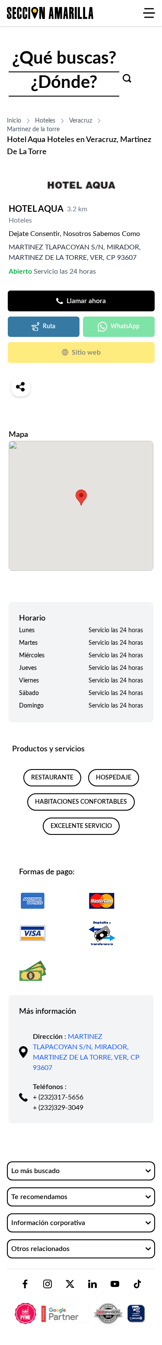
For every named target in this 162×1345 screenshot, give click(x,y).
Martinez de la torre (33, 129)
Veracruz (80, 121)
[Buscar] (127, 78)
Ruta (49, 326)
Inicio (14, 121)
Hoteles (45, 121)
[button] (81, 497)
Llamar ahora (86, 300)
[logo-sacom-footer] (81, 1306)
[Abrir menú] (149, 13)
